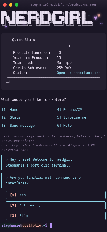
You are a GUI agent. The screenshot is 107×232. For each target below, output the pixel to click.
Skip (19, 216)
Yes (18, 195)
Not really (25, 205)
